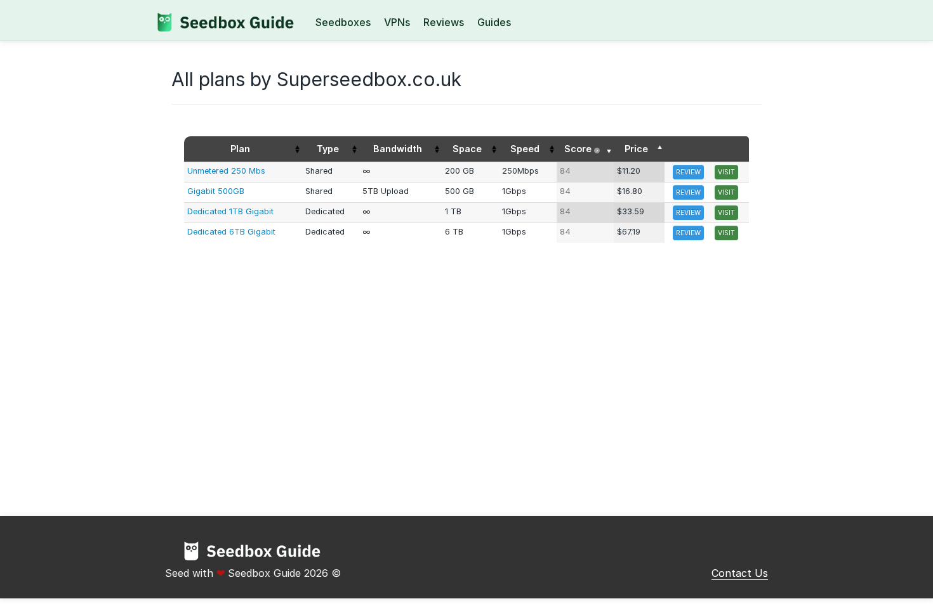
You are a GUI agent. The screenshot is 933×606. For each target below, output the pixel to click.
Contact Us (739, 573)
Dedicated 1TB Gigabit (230, 211)
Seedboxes (343, 22)
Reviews (443, 22)
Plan (240, 148)
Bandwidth (397, 148)
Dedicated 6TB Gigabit (231, 231)
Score (581, 148)
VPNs (397, 22)
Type (328, 148)
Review (688, 172)
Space (467, 148)
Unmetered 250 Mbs (226, 171)
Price (636, 148)
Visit (726, 172)
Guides (494, 22)
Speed (524, 148)
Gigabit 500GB (215, 191)
